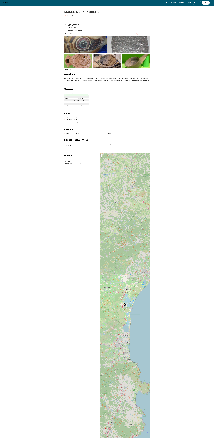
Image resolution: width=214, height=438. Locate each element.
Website (70, 33)
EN (211, 2)
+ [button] (101, 155)
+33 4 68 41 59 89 (72, 27)
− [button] (101, 156)
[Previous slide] (65, 93)
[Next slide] (88, 93)
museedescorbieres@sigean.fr (75, 30)
